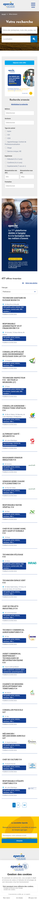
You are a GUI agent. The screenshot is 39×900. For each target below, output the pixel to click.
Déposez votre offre (19, 63)
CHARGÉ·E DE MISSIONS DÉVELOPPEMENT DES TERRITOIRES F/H (12, 686)
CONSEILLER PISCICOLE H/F (12, 711)
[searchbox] (16, 39)
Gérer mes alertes (31, 283)
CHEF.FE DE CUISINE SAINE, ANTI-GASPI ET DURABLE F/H (14, 531)
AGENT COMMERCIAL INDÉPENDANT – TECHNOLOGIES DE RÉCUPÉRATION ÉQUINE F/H (12, 658)
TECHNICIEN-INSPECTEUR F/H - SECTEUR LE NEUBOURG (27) (13, 380)
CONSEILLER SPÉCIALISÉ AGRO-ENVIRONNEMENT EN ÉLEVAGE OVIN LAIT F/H (14, 354)
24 (24, 805)
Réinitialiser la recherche (19, 104)
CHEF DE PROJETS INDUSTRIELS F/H (10, 607)
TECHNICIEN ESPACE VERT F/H (13, 581)
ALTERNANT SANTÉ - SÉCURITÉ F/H (11, 435)
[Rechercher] (34, 39)
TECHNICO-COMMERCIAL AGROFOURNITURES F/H (13, 631)
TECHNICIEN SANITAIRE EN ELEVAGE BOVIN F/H (14, 299)
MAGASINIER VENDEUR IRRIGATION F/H (12, 459)
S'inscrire (19, 841)
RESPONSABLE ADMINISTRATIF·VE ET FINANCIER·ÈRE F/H (12, 326)
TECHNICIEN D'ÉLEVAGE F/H (12, 555)
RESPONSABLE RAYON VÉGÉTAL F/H (12, 506)
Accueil (4, 14)
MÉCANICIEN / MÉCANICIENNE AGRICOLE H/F (13, 736)
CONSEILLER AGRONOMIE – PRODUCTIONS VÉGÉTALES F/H (14, 408)
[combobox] (16, 39)
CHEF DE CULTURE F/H (12, 759)
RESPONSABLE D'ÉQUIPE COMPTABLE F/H (13, 782)
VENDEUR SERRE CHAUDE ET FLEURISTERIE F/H (13, 482)
